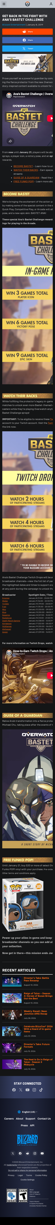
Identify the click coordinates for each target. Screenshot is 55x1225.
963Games (7, 626)
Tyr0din (5, 604)
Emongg (5, 598)
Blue (4, 612)
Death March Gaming (11, 621)
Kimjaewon (7, 623)
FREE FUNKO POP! (24, 181)
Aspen (5, 632)
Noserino (6, 615)
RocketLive (7, 618)
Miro (4, 609)
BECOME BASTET (23, 166)
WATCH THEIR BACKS (26, 170)
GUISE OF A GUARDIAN (26, 177)
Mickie (5, 601)
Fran (4, 606)
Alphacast (6, 629)
